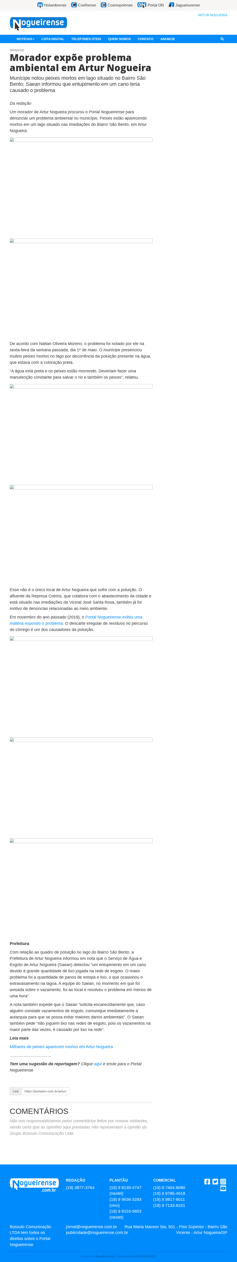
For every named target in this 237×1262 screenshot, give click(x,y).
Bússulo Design (105, 1256)
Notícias (24, 39)
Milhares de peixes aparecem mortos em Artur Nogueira (61, 1046)
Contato (145, 39)
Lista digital (52, 39)
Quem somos (119, 39)
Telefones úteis (86, 39)
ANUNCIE (167, 39)
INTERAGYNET (146, 1256)
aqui (98, 1064)
